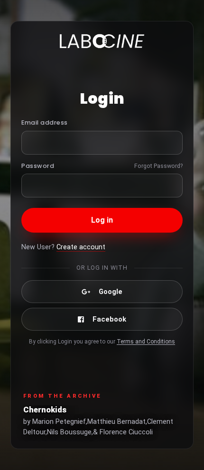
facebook (109, 319)
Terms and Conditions (146, 341)
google (110, 291)
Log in (102, 220)
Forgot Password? (158, 165)
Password (37, 166)
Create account (80, 247)
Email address (44, 122)
